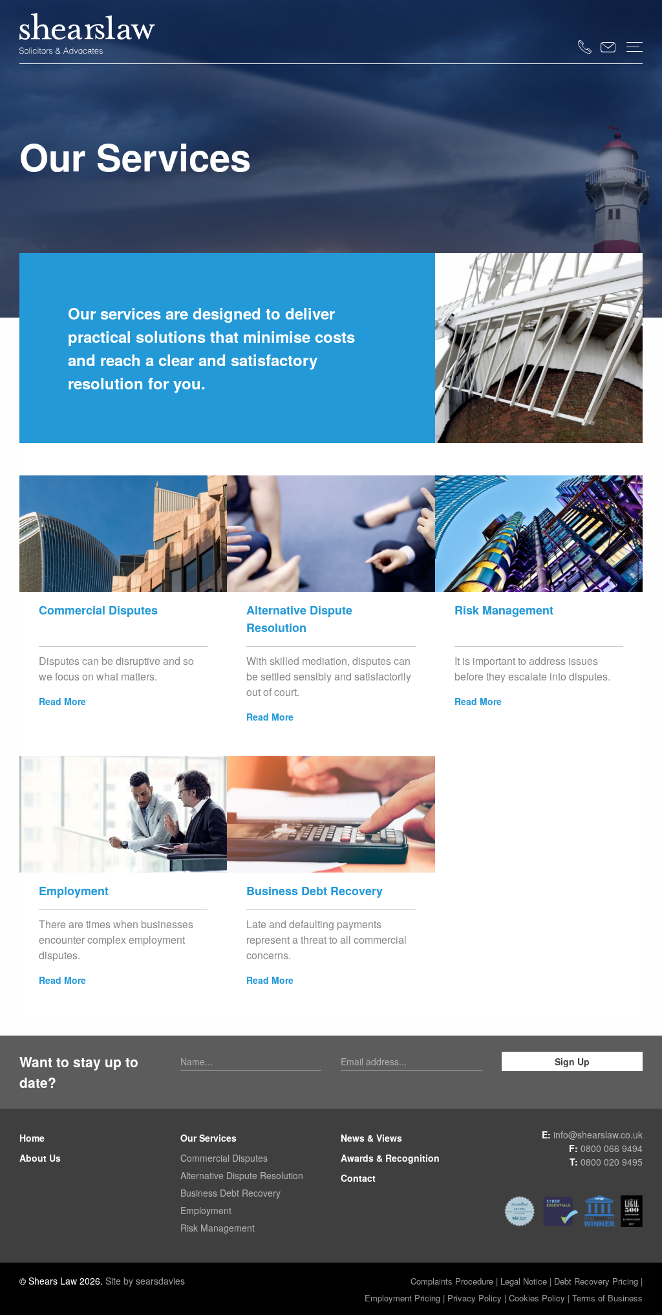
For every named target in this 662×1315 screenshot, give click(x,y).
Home (32, 1137)
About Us (40, 1157)
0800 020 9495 (612, 1161)
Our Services (208, 1137)
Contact (358, 1177)
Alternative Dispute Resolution (241, 1175)
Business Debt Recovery (230, 1192)
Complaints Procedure (452, 1281)
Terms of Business (607, 1298)
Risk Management (217, 1227)
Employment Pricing (402, 1298)
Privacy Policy (474, 1298)
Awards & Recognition (390, 1157)
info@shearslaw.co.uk (598, 1134)
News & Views (371, 1137)
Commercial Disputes (224, 1157)
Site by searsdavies (145, 1280)
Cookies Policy (537, 1298)
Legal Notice (523, 1281)
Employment (205, 1210)
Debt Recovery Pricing (597, 1281)
